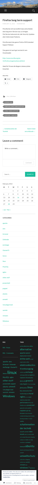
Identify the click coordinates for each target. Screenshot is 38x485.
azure (28, 353)
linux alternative (24, 391)
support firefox (10, 115)
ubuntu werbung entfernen (27, 450)
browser (5, 234)
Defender (6, 239)
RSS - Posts (6, 347)
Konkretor (21, 23)
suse (27, 439)
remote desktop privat (25, 416)
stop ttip (33, 437)
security (22, 431)
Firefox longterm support (14, 106)
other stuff (6, 277)
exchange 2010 (23, 375)
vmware (5, 316)
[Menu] (5, 10)
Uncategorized (8, 305)
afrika (31, 346)
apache (5, 223)
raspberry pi (24, 410)
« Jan (4, 210)
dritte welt (25, 359)
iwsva (4, 256)
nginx (4, 272)
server (27, 431)
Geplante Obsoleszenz (26, 377)
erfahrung (22, 372)
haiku (21, 384)
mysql (31, 393)
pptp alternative (24, 408)
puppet (5, 288)
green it (29, 380)
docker (29, 356)
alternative (26, 349)
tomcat (22, 446)
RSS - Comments (8, 353)
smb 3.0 (30, 434)
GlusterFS (6, 250)
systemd (27, 442)
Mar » (9, 210)
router (30, 418)
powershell (6, 283)
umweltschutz (27, 455)
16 (18, 197)
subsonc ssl (22, 439)
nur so (26, 397)
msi (28, 393)
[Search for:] (19, 174)
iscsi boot (33, 384)
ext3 (29, 375)
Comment (29, 163)
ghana (21, 381)
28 (9, 204)
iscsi (30, 384)
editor (27, 362)
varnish (5, 310)
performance (24, 402)
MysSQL (5, 267)
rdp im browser (28, 413)
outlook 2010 (27, 400)
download (8, 102)
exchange (6, 245)
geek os (32, 375)
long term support (11, 111)
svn (29, 439)
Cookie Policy (6, 477)
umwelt (5, 299)
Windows (13, 96)
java (21, 387)
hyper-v (25, 384)
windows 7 (25, 467)
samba (22, 421)
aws (4, 228)
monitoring (23, 393)
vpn (26, 464)
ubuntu (5, 294)
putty (29, 408)
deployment (23, 356)
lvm (31, 391)
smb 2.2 (26, 434)
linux (8, 96)
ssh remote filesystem (25, 437)
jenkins (25, 388)
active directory (24, 346)
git (24, 381)
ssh (33, 434)
